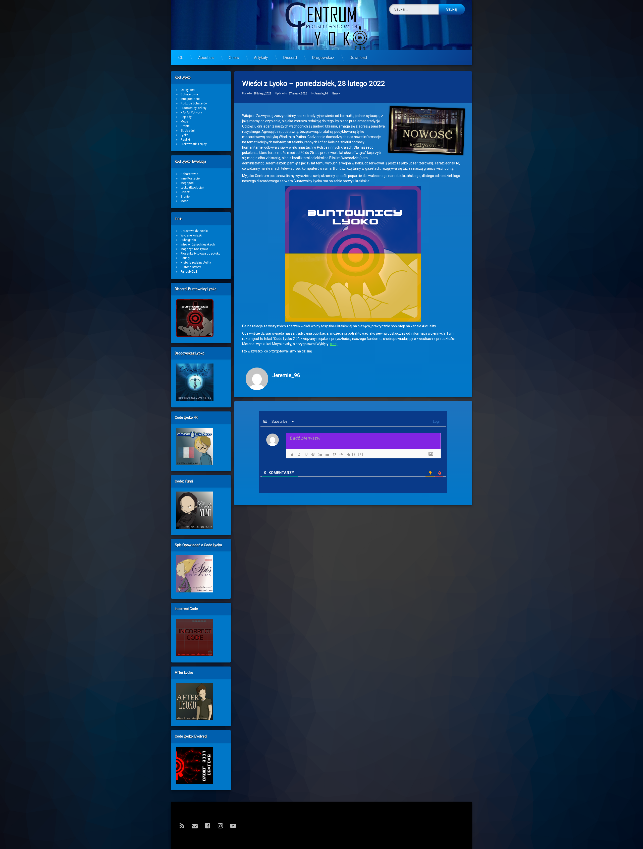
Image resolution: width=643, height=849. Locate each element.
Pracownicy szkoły (193, 108)
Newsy (336, 93)
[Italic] (297, 454)
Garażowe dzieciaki (194, 231)
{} (353, 454)
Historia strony (191, 267)
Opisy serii (188, 90)
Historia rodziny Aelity (196, 262)
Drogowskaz (323, 57)
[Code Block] (340, 454)
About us (206, 57)
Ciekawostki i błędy (194, 144)
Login (437, 421)
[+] (360, 454)
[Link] (347, 454)
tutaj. (334, 344)
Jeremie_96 (321, 93)
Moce (184, 121)
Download (358, 57)
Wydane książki (191, 235)
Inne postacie (190, 99)
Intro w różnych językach (198, 244)
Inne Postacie (190, 178)
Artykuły (261, 57)
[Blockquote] (333, 454)
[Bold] (290, 454)
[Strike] (311, 454)
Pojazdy (186, 117)
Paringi (185, 258)
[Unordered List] (326, 454)
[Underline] (304, 454)
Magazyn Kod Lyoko (194, 249)
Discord (290, 57)
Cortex (185, 192)
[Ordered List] (319, 454)
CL (180, 57)
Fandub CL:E (189, 271)
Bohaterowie (189, 94)
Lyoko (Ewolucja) (192, 187)
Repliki (185, 139)
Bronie (185, 126)
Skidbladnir (188, 130)
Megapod (187, 183)
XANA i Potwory (191, 112)
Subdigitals (188, 240)
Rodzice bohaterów (194, 103)
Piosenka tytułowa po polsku (200, 253)
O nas (234, 57)
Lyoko (184, 135)
